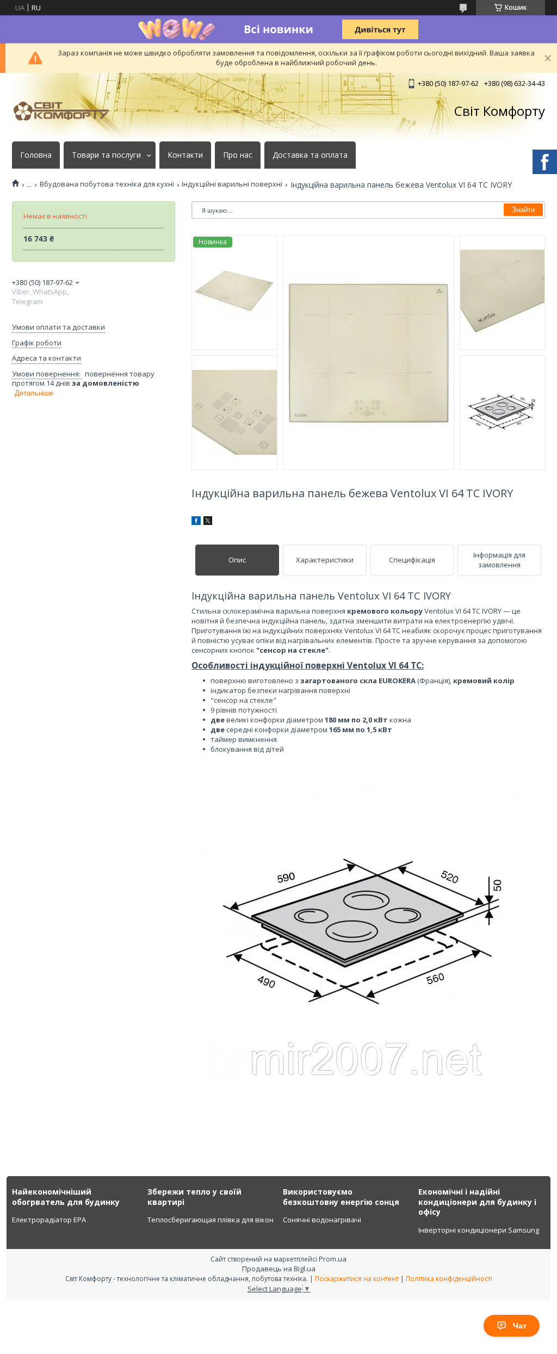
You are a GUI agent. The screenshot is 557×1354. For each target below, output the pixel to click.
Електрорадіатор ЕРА (49, 1220)
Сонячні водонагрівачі (322, 1220)
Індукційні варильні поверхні (232, 184)
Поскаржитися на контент (357, 1278)
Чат (520, 1325)
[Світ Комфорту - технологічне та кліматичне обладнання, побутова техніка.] (66, 111)
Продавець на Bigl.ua (278, 1268)
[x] (207, 522)
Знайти (523, 210)
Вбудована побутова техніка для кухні (107, 184)
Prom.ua (332, 1259)
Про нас (237, 155)
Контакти (185, 155)
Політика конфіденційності (449, 1278)
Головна (36, 155)
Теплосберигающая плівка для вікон (210, 1220)
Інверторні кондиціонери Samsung (478, 1230)
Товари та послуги (106, 155)
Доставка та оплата (310, 155)
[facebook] (196, 522)
